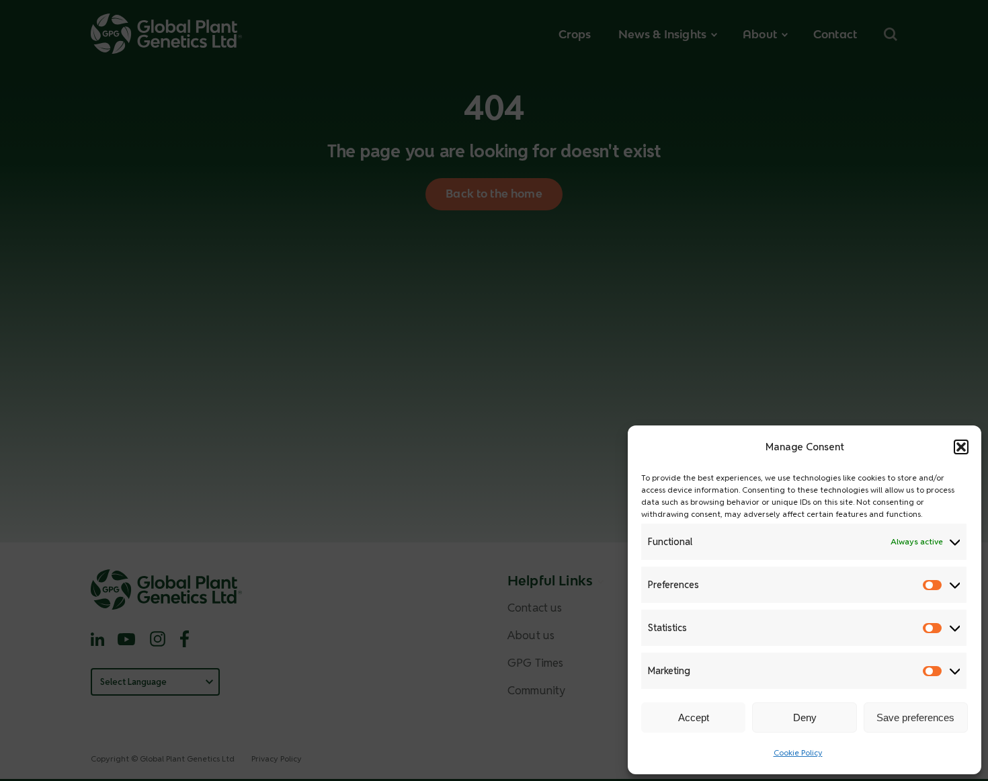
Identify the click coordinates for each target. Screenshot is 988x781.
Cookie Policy (798, 752)
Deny (805, 717)
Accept (693, 717)
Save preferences (915, 717)
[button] (961, 447)
